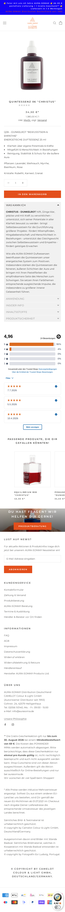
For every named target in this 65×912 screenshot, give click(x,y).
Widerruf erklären (14, 657)
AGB (6, 640)
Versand (42, 120)
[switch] (58, 907)
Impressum (10, 646)
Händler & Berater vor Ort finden (23, 616)
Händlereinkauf (13, 668)
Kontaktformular (14, 589)
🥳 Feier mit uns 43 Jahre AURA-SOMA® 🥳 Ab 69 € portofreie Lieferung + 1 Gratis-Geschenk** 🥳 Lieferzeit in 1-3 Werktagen (33, 6)
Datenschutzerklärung (17, 651)
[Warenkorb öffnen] (60, 23)
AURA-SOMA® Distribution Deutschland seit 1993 (34, 11)
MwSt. (27, 120)
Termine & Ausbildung (17, 611)
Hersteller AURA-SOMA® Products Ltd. (26, 673)
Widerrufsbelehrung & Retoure (22, 662)
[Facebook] (5, 724)
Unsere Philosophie (15, 718)
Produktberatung (32, 526)
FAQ (6, 635)
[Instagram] (13, 724)
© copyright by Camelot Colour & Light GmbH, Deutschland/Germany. (32, 872)
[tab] (32, 205)
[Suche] (54, 22)
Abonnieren (18, 569)
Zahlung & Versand (15, 595)
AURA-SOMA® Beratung (18, 606)
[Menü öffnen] (4, 23)
